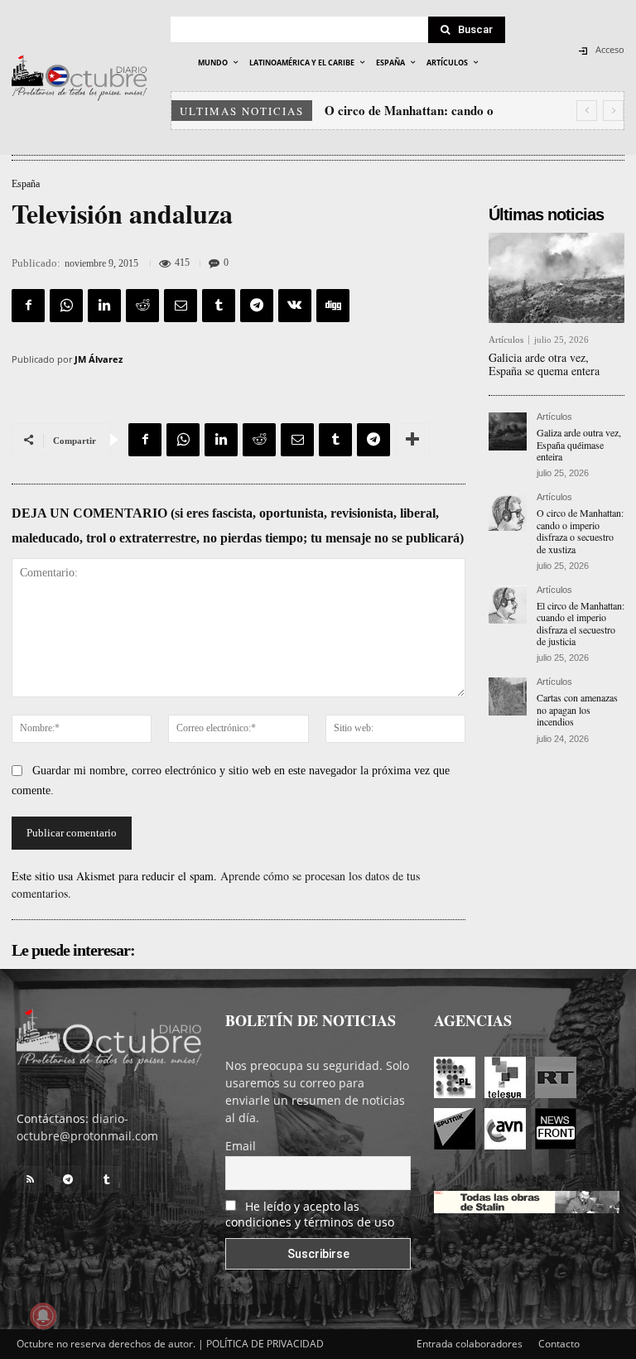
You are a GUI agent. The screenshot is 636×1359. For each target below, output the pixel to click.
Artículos (506, 340)
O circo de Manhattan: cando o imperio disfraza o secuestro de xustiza (580, 530)
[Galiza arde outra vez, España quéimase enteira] (508, 431)
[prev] (586, 110)
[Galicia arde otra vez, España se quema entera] (556, 277)
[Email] (180, 305)
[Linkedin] (104, 305)
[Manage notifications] (43, 1316)
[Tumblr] (218, 305)
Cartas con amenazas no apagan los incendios (577, 709)
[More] (412, 439)
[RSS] (30, 1179)
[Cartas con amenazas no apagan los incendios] (508, 696)
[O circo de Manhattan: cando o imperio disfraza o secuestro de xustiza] (508, 512)
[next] (613, 110)
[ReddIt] (142, 305)
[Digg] (332, 305)
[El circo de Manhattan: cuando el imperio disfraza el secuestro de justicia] (508, 605)
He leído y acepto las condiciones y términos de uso (309, 1214)
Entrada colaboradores (470, 1344)
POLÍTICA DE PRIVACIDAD (265, 1344)
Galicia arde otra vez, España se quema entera (544, 364)
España (26, 184)
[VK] (294, 305)
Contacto (559, 1344)
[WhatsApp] (66, 305)
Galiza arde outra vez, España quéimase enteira (579, 444)
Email (240, 1146)
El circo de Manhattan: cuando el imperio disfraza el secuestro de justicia (580, 623)
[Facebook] (28, 305)
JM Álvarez (99, 359)
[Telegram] (256, 305)
